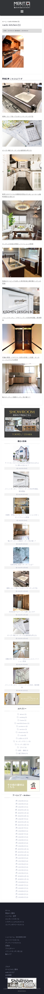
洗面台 (7, 945)
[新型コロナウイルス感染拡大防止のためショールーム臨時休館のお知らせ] (22, 155)
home (22, 720)
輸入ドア (8, 954)
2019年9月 (22, 858)
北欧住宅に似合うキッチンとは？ (22, 564)
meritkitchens (22, 723)
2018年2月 (22, 897)
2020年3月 (22, 843)
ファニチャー (10, 948)
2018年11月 (22, 879)
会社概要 (8, 975)
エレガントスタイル (12, 919)
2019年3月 (22, 870)
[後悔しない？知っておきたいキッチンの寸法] (22, 84)
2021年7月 (22, 828)
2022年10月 (22, 816)
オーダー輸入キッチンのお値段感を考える (17, 150)
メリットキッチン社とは (13, 951)
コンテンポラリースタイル (14, 924)
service (22, 729)
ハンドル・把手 (10, 916)
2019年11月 (22, 852)
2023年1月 (22, 807)
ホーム (4, 21)
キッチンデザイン (22, 741)
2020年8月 (22, 831)
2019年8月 (22, 861)
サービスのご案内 (11, 969)
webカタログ (10, 972)
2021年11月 (22, 825)
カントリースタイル (12, 940)
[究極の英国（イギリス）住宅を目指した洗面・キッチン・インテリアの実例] (22, 325)
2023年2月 (22, 804)
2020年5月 (22, 837)
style (22, 735)
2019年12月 (22, 849)
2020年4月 (22, 840)
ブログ (22, 747)
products (22, 726)
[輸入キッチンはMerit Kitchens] (22, 3)
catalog (22, 717)
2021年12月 (22, 822)
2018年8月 (22, 882)
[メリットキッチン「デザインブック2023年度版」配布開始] (21, 288)
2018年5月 (22, 888)
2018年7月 (22, 885)
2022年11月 (22, 813)
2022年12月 (22, 810)
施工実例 (21, 753)
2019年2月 (22, 873)
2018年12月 (22, 876)
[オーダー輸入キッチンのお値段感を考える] (22, 121)
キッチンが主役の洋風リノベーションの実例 (17, 244)
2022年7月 (22, 819)
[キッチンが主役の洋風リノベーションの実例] (22, 202)
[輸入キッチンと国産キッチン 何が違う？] (22, 365)
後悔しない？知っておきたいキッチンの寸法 (17, 116)
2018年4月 (22, 891)
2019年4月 (22, 867)
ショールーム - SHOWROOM (15, 937)
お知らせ (21, 738)
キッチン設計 (22, 744)
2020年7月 (22, 834)
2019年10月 (22, 855)
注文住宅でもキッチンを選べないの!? (22, 612)
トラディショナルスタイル (14, 922)
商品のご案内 (10, 913)
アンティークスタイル (13, 943)
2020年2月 (22, 846)
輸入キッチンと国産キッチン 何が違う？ (16, 397)
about (22, 714)
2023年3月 (22, 801)
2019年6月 (22, 864)
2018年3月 (22, 894)
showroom (22, 732)
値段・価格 (22, 750)
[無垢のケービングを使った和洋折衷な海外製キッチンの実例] (22, 249)
